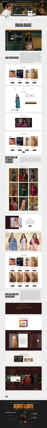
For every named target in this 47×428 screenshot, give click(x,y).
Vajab (6, 396)
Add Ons (23, 1)
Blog (32, 1)
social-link (6, 419)
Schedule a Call (10, 415)
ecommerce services (19, 1)
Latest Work (26, 1)
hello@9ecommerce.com (11, 412)
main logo (6, 1)
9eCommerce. (22, 426)
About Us (30, 1)
